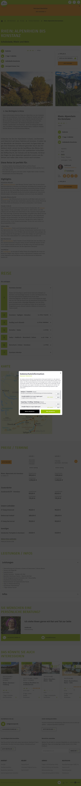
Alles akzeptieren (50, 411)
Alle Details (50, 397)
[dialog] (40, 393)
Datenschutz (29, 376)
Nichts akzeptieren (29, 411)
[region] (40, 399)
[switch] (57, 394)
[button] (56, 394)
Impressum (22, 376)
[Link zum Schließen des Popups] (60, 373)
